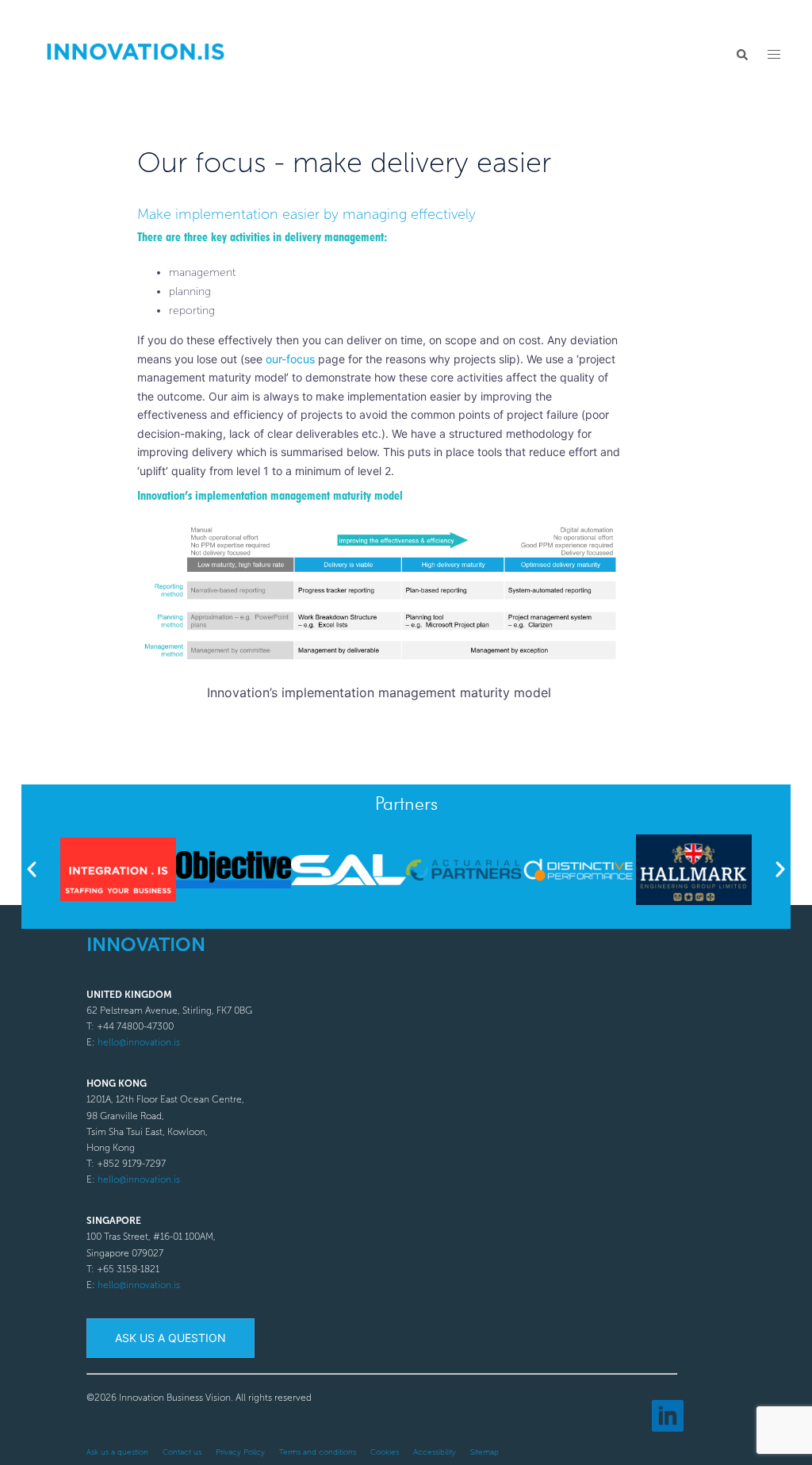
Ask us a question (170, 1337)
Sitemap (484, 1452)
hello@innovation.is (139, 1042)
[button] (741, 55)
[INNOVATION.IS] (135, 53)
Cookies (384, 1452)
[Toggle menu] (774, 54)
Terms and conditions (317, 1452)
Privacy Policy (240, 1452)
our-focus (290, 359)
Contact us (182, 1452)
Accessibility (434, 1452)
